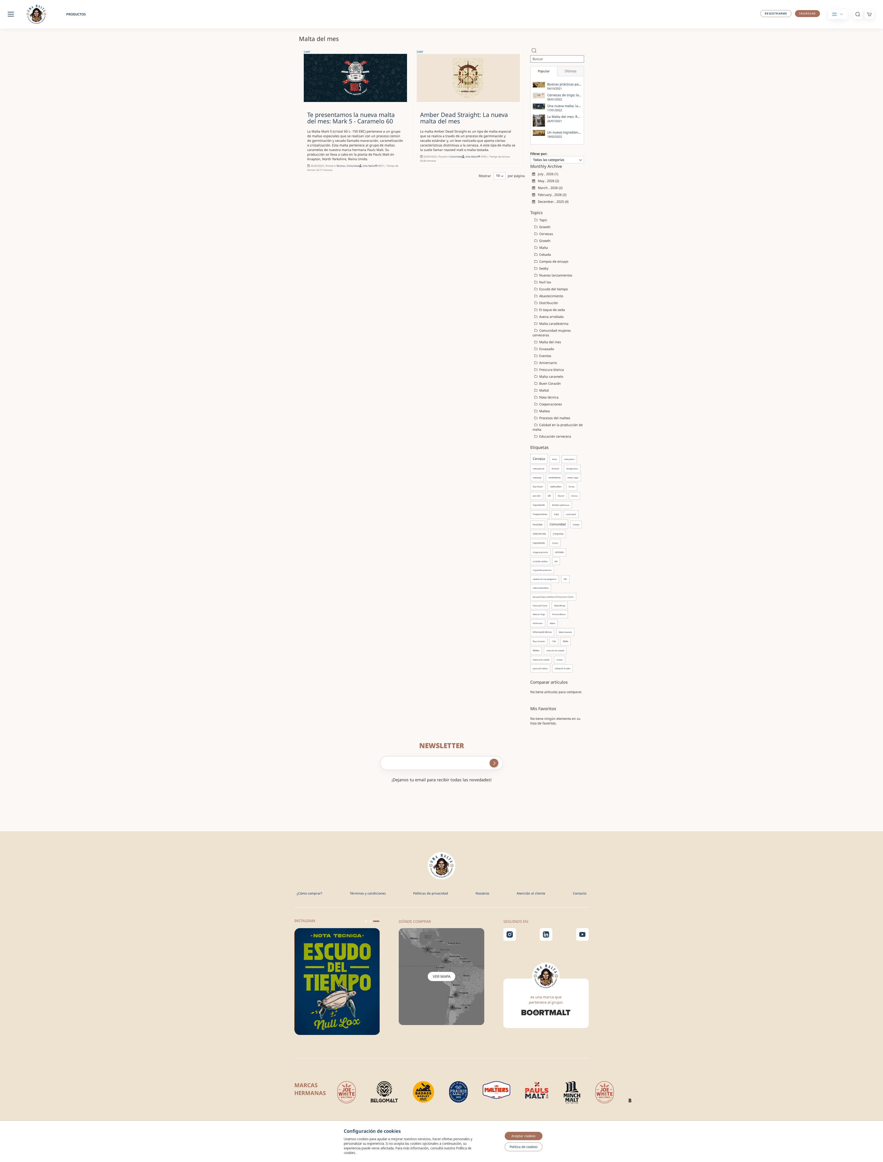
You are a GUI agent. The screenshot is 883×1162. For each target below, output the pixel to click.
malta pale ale (539, 468)
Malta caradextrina (553, 323)
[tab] (543, 71)
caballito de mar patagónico (544, 579)
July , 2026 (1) (546, 174)
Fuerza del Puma (540, 605)
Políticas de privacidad (430, 893)
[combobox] (557, 59)
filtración (555, 468)
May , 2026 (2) (547, 181)
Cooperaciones (550, 404)
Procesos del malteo (554, 418)
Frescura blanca (551, 369)
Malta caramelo (550, 376)
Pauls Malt (537, 524)
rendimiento (554, 477)
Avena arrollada (551, 316)
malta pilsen (569, 459)
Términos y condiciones (368, 893)
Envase (572, 486)
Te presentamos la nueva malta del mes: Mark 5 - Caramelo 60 (351, 117)
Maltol (543, 390)
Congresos (558, 533)
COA (554, 641)
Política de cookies (524, 1147)
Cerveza (539, 458)
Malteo (544, 411)
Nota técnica (548, 397)
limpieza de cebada (541, 659)
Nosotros (482, 893)
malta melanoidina (540, 588)
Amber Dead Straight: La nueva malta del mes (464, 117)
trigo (556, 514)
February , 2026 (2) (550, 194)
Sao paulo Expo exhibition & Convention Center (553, 597)
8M (556, 561)
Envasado (546, 349)
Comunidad (353, 165)
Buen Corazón (549, 383)
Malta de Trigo (539, 614)
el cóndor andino (540, 561)
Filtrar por (538, 153)
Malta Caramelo (565, 632)
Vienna (574, 495)
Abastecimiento (550, 296)
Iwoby (543, 268)
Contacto (579, 893)
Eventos (544, 356)
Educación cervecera (554, 436)
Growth (544, 227)
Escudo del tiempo (553, 289)
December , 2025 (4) (551, 201)
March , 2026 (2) (548, 188)
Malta (543, 247)
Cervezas (545, 234)
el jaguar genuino (540, 552)
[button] (368, 921)
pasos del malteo (540, 668)
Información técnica (542, 631)
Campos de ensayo (553, 261)
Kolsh (554, 459)
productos (76, 14)
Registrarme (776, 13)
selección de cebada (555, 650)
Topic (542, 220)
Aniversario (547, 362)
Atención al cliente (531, 893)
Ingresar (807, 13)
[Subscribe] (494, 763)
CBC (565, 579)
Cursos (555, 543)
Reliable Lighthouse (560, 505)
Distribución (548, 303)
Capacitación (539, 504)
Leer (307, 51)
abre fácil (537, 495)
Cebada (544, 254)
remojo (559, 659)
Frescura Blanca (558, 614)
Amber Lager (573, 477)
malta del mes (539, 533)
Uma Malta (369, 165)
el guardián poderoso (542, 570)
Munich (561, 495)
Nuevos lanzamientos (555, 275)
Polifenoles (538, 623)
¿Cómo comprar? (309, 893)
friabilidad (537, 477)
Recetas (341, 165)
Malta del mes (549, 342)
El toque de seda (551, 310)
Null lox (544, 282)
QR (549, 495)
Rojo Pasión (538, 486)
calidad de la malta (562, 668)
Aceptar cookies (523, 1136)
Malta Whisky (559, 605)
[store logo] (39, 14)
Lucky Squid (571, 514)
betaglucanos (572, 468)
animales (559, 552)
